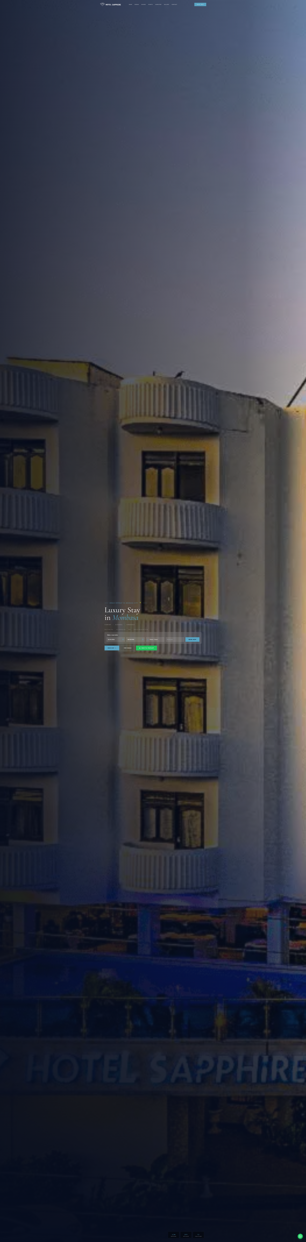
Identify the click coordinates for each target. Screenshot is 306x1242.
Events (150, 4)
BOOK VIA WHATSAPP (148, 648)
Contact (174, 4)
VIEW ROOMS (127, 648)
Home (130, 4)
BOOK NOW (192, 639)
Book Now (200, 4)
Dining (143, 4)
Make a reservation (112, 635)
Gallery (166, 4)
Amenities (158, 4)
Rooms (137, 4)
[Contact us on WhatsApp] (300, 1236)
